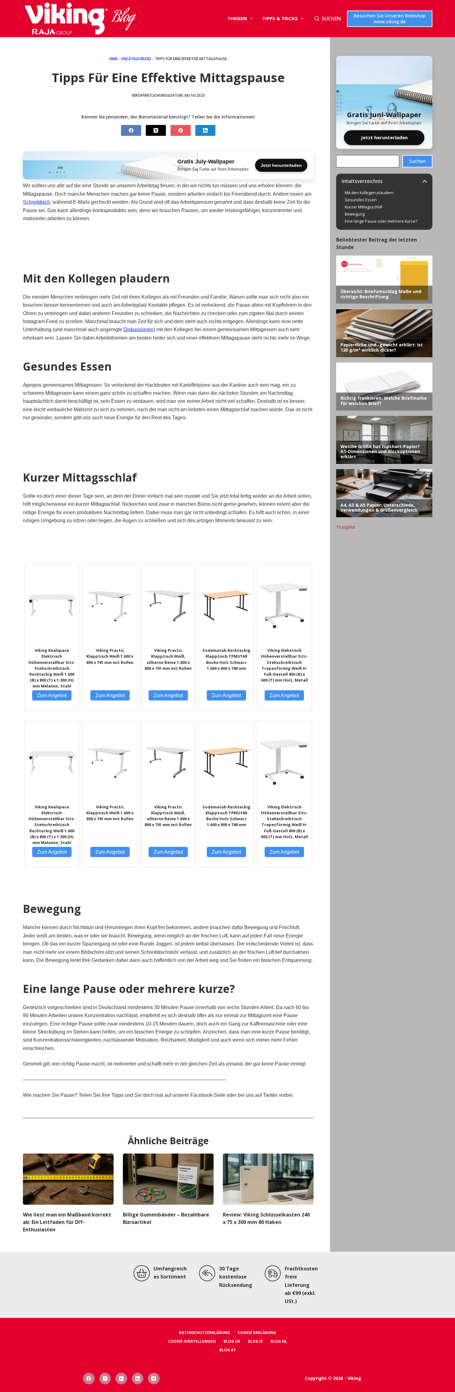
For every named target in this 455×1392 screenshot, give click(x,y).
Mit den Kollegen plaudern (369, 192)
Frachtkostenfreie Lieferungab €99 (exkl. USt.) (301, 1285)
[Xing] (154, 1379)
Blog (123, 19)
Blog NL (279, 1341)
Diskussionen (139, 329)
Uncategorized (136, 58)
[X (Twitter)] (156, 130)
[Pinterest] (181, 130)
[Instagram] (105, 1379)
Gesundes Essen (361, 200)
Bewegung (355, 214)
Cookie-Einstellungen (192, 1341)
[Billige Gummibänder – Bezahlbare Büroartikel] (168, 1179)
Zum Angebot (52, 695)
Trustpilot (345, 527)
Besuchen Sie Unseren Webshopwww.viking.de (390, 18)
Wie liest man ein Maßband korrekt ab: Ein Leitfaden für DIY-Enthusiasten (67, 1222)
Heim (113, 58)
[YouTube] (121, 1379)
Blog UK (231, 1341)
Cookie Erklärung (257, 1332)
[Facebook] (131, 130)
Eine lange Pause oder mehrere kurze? (381, 221)
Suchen (417, 161)
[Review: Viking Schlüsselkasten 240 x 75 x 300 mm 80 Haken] (268, 1179)
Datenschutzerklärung (204, 1332)
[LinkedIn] (205, 130)
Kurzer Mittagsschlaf (363, 207)
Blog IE (255, 1341)
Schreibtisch (36, 202)
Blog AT (227, 1350)
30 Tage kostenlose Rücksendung (235, 1276)
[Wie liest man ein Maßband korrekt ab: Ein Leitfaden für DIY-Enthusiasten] (68, 1179)
